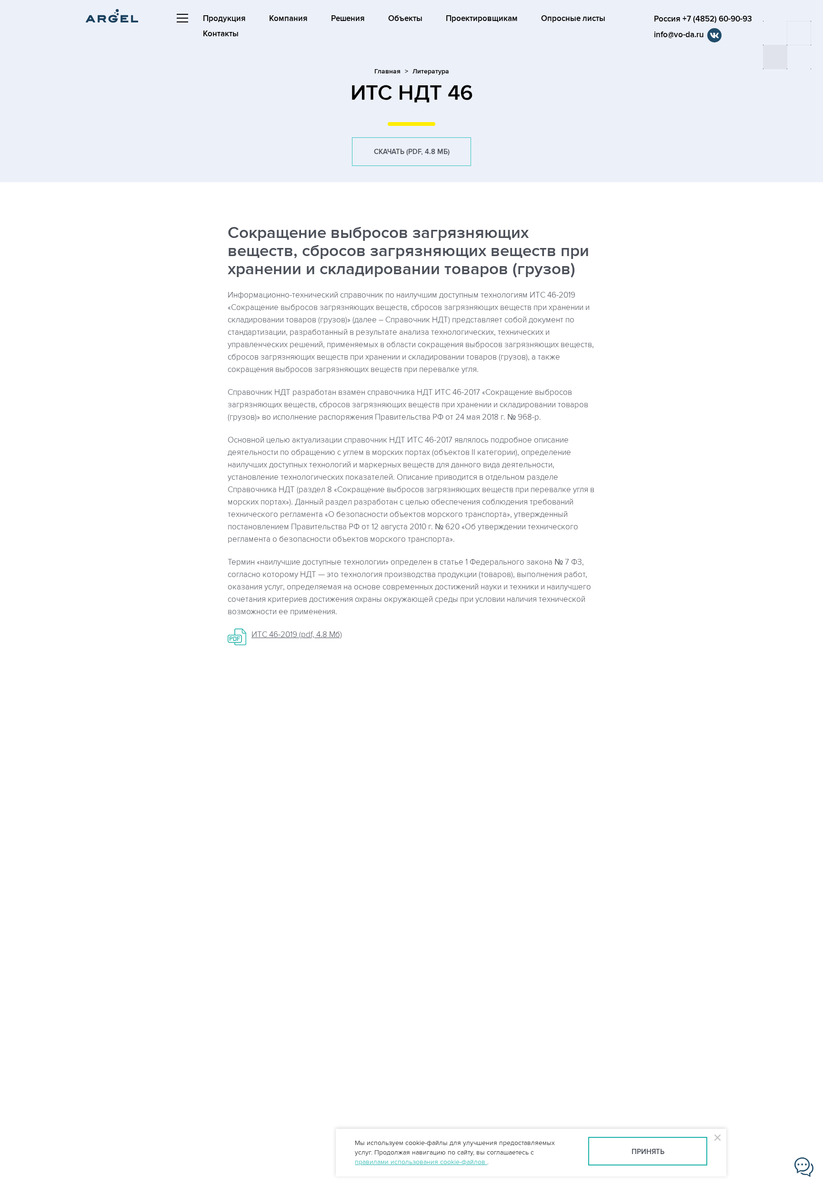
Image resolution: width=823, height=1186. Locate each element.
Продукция (224, 18)
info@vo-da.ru (679, 35)
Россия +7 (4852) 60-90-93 (703, 19)
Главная (387, 71)
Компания (288, 18)
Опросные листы (573, 18)
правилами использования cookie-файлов (421, 1162)
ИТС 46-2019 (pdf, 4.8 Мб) (296, 634)
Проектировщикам (482, 18)
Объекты (405, 18)
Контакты (221, 34)
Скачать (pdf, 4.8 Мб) (412, 151)
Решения (348, 18)
